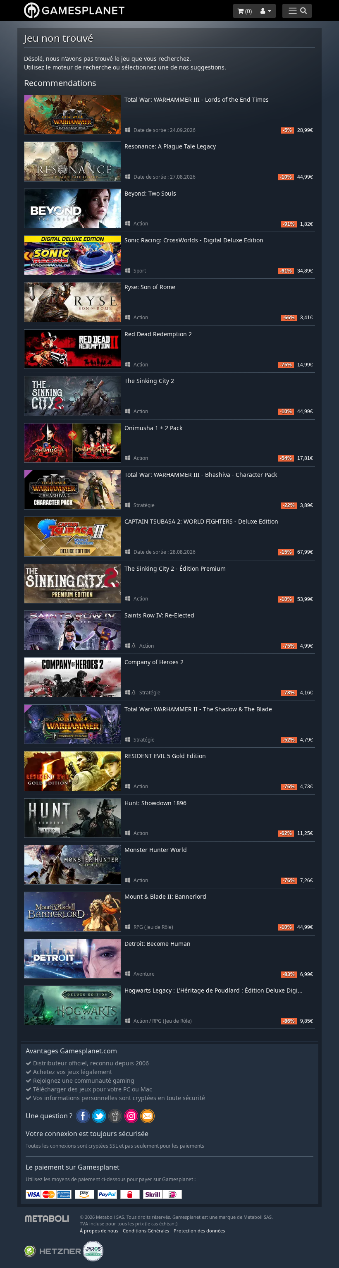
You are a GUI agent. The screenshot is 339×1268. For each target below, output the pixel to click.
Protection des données (199, 1230)
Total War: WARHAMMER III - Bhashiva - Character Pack (200, 474)
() (248, 11)
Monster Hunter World (155, 850)
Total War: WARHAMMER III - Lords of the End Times (196, 99)
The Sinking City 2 (149, 381)
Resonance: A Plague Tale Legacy (170, 146)
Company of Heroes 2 (154, 662)
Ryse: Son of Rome (149, 287)
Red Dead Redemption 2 (158, 334)
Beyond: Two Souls (150, 193)
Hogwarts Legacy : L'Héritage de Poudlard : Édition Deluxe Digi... (213, 990)
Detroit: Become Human (157, 943)
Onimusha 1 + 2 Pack (153, 428)
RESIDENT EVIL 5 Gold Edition (165, 756)
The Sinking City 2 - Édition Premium (175, 568)
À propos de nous (99, 1230)
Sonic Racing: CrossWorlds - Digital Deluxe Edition (193, 240)
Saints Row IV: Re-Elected (159, 615)
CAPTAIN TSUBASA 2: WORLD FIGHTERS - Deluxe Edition (201, 521)
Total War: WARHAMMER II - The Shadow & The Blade (198, 709)
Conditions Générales (146, 1230)
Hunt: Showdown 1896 (155, 803)
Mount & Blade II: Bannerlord (165, 896)
